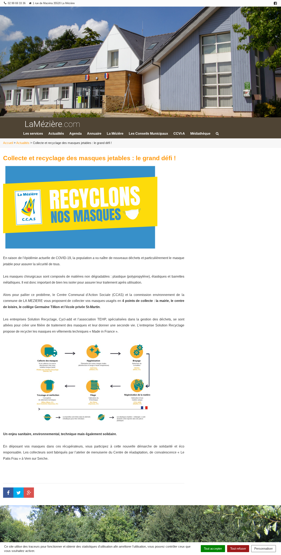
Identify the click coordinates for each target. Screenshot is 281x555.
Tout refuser (238, 548)
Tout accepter (213, 548)
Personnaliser (263, 548)
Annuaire (94, 133)
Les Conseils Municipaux (148, 133)
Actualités (56, 133)
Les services (33, 133)
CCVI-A (179, 133)
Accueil (8, 143)
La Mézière (115, 133)
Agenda (75, 133)
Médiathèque (200, 133)
